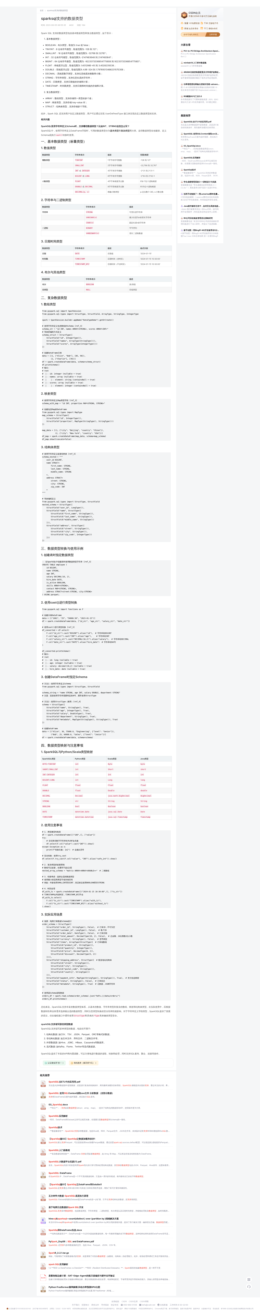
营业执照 (216, 1309)
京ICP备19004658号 (40, 1309)
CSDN (124, 1302)
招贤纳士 (85, 1305)
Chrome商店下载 (161, 1309)
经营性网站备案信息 (79, 1309)
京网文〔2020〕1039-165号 (60, 1309)
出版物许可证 (206, 1309)
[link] (41, 10)
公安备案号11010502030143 (20, 1309)
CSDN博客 (144, 1302)
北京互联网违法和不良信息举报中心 (102, 1309)
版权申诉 (196, 1309)
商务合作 (95, 1305)
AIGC (71, 25)
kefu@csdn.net (148, 1305)
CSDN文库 (133, 1302)
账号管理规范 (174, 1309)
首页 (41, 10)
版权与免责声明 (186, 1309)
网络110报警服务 (130, 1309)
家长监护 (119, 1309)
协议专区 (114, 1305)
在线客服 (164, 1305)
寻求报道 (105, 1305)
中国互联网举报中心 (146, 1309)
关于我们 (75, 1305)
